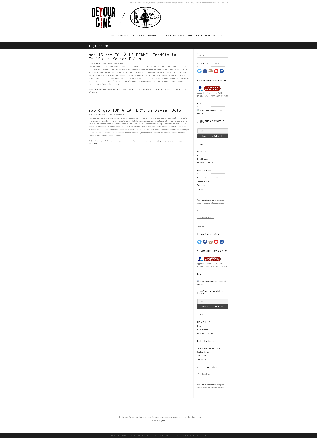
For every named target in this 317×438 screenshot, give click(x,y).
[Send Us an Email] (89, 2)
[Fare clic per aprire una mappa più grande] (213, 113)
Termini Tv (201, 189)
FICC (199, 155)
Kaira (164, 421)
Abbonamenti (153, 35)
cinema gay (148, 89)
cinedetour (120, 63)
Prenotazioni (138, 35)
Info (215, 35)
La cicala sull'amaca (205, 163)
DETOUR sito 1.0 (203, 152)
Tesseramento (124, 35)
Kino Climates (202, 159)
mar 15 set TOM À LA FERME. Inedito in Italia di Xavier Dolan (132, 57)
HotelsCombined (207, 200)
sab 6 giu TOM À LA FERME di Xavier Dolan (136, 110)
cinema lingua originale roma (163, 89)
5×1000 (189, 35)
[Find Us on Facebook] (91, 2)
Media (207, 35)
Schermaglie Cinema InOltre (208, 178)
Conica (158, 421)
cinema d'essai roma (119, 89)
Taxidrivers (201, 185)
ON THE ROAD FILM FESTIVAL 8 (173, 35)
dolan (186, 89)
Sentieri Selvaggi (204, 181)
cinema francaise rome (136, 89)
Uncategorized (100, 89)
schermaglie (93, 92)
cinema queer (178, 89)
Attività (199, 35)
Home (112, 35)
